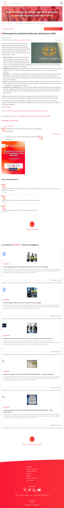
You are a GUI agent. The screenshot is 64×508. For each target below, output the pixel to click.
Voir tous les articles (32, 229)
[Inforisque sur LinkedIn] (34, 491)
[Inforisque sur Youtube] (39, 491)
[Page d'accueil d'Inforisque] (5, 4)
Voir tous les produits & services (32, 444)
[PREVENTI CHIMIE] (4, 325)
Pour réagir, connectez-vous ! (10, 120)
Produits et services (32, 469)
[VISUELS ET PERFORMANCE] (4, 361)
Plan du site (29, 480)
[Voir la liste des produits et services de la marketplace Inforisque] (32, 14)
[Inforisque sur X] (29, 491)
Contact (28, 475)
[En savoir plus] (32, 157)
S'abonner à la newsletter (32, 505)
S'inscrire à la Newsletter (53, 29)
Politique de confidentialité (41, 495)
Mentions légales (24, 495)
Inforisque (8, 107)
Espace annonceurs (31, 478)
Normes (28, 473)
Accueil (3, 23)
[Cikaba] (4, 254)
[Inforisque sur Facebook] (25, 491)
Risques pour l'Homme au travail (22, 40)
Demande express (55, 280)
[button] (3, 14)
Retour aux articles (8, 29)
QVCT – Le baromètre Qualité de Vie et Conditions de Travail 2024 (32, 116)
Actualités (10, 23)
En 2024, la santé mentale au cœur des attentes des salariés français (26, 111)
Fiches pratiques (31, 471)
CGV (31, 495)
